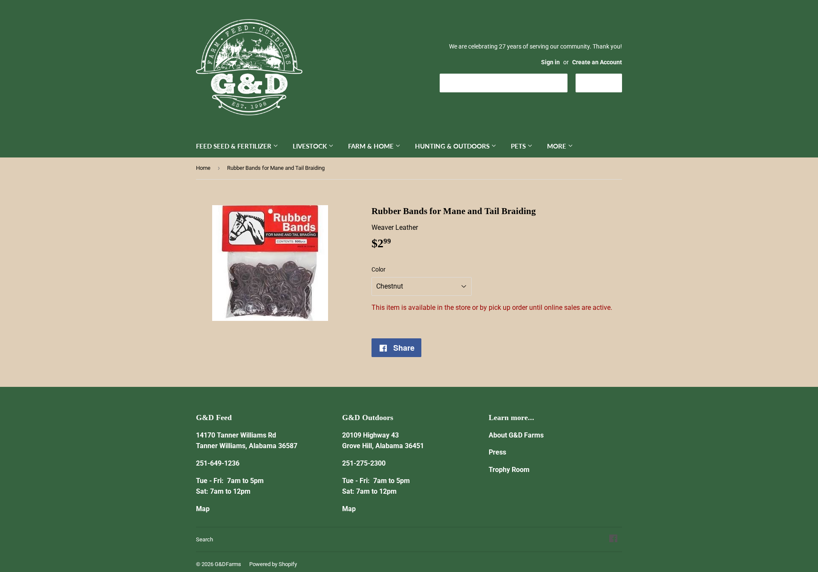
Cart (605, 82)
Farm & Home (371, 146)
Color (379, 269)
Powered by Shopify (273, 564)
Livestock (310, 146)
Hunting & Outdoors (453, 146)
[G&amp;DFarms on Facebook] (613, 539)
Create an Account (597, 62)
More (557, 146)
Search (204, 539)
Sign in (550, 62)
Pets (519, 146)
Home (203, 168)
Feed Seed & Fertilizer (234, 146)
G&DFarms (228, 564)
